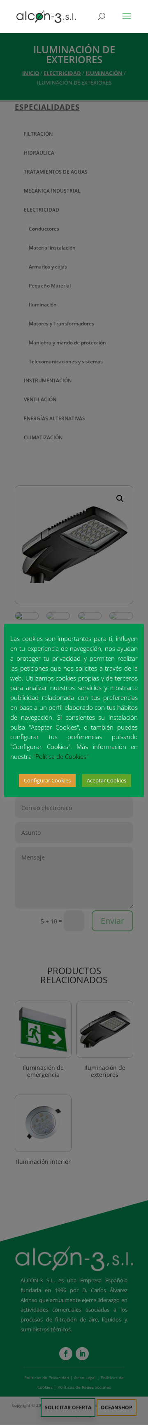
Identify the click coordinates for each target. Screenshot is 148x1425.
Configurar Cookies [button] (47, 780)
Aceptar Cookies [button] (106, 780)
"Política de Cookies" (60, 756)
